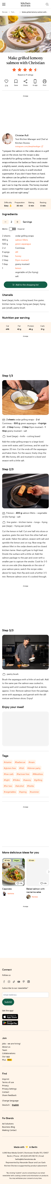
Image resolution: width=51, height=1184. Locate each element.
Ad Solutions (8, 1123)
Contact (5, 1092)
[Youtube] (19, 982)
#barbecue (20, 762)
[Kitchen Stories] (25, 4)
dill (16, 251)
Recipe (4, 12)
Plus (6, 1059)
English (15, 1105)
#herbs (30, 785)
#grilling (38, 780)
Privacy (5, 1085)
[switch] (12, 229)
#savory (27, 780)
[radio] (14, 70)
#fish (21, 768)
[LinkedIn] (28, 982)
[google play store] (25, 1023)
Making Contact (9, 1130)
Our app (6, 1056)
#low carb (8, 774)
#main (32, 762)
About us (6, 1047)
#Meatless (38, 774)
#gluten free (10, 768)
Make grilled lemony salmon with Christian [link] (34, 12)
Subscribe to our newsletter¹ (15, 988)
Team (4, 1050)
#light (7, 780)
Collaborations (8, 1053)
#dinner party (33, 768)
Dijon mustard (22, 260)
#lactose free (23, 774)
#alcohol (19, 785)
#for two (8, 785)
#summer (34, 791)
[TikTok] (14, 982)
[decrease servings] (5, 222)
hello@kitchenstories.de (25, 1159)
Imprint (5, 1079)
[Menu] (3, 4)
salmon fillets (21, 239)
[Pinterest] (24, 982)
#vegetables (10, 791)
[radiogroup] (25, 70)
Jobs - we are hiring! (11, 1043)
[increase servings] (17, 222)
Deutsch (6, 1105)
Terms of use (8, 1082)
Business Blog (8, 1127)
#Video (16, 780)
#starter (8, 762)
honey (18, 256)
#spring (23, 791)
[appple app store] (25, 1017)
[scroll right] (48, 871)
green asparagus (23, 243)
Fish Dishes (13, 12)
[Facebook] (4, 982)
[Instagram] (9, 982)
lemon (18, 268)
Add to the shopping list (27, 284)
